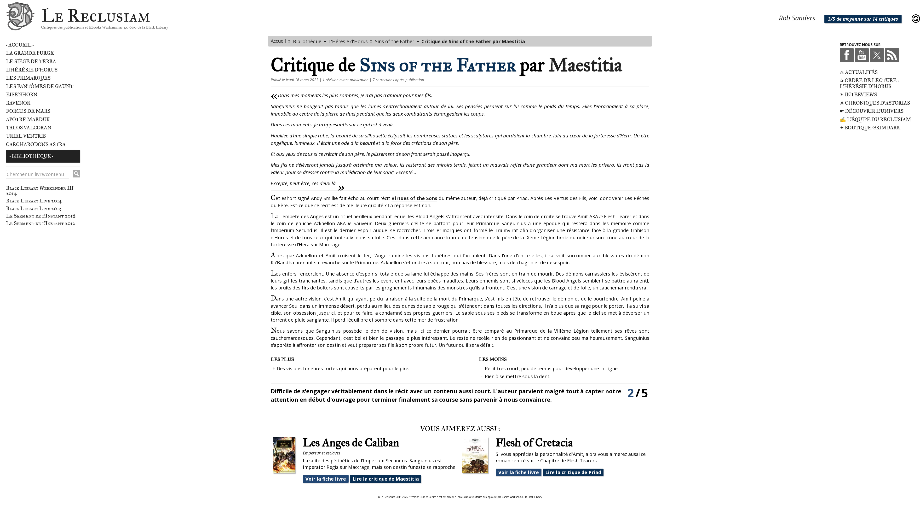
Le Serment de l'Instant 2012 (40, 223)
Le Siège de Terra (31, 62)
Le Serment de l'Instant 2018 (40, 216)
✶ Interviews (858, 95)
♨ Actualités (859, 72)
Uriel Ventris (26, 136)
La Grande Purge (30, 53)
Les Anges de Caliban (351, 442)
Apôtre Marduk (28, 120)
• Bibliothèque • (31, 156)
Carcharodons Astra (36, 144)
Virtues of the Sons (414, 198)
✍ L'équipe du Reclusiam (875, 120)
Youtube (862, 55)
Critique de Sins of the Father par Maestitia (473, 41)
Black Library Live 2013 (33, 208)
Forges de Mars (28, 111)
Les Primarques (28, 78)
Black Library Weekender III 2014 (40, 190)
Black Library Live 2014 (34, 201)
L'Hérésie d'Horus (32, 70)
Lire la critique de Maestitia (385, 479)
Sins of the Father (394, 41)
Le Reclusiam (20, 18)
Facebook (847, 55)
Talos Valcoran (28, 128)
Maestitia (585, 64)
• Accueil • (20, 45)
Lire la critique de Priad (573, 472)
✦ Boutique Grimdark (870, 128)
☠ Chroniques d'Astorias (875, 103)
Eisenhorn (21, 95)
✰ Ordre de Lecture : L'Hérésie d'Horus (869, 83)
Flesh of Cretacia (534, 442)
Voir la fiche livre (325, 479)
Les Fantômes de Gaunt (39, 86)
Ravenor (18, 103)
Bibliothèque (307, 41)
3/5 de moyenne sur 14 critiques (863, 19)
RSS (892, 55)
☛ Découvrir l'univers (871, 111)
